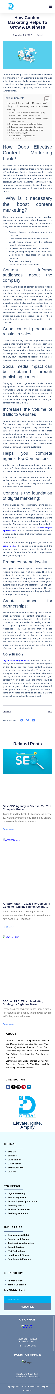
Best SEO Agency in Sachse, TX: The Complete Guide (27, 808)
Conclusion (18, 138)
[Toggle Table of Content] (45, 98)
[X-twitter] (13, 1087)
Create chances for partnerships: (23, 136)
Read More (8, 829)
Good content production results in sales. (26, 115)
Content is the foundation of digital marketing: (27, 130)
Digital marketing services (16, 660)
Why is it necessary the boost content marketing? (28, 108)
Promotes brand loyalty (19, 133)
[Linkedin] (29, 1087)
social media (9, 546)
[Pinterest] (23, 1087)
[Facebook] (8, 1087)
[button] (50, 6)
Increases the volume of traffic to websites (26, 124)
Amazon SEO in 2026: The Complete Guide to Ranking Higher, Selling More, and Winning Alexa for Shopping (26, 908)
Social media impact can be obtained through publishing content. (30, 119)
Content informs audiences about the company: (28, 112)
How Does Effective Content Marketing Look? (27, 103)
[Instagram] (18, 1087)
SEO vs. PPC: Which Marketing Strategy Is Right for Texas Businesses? (23, 1004)
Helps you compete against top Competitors (27, 127)
